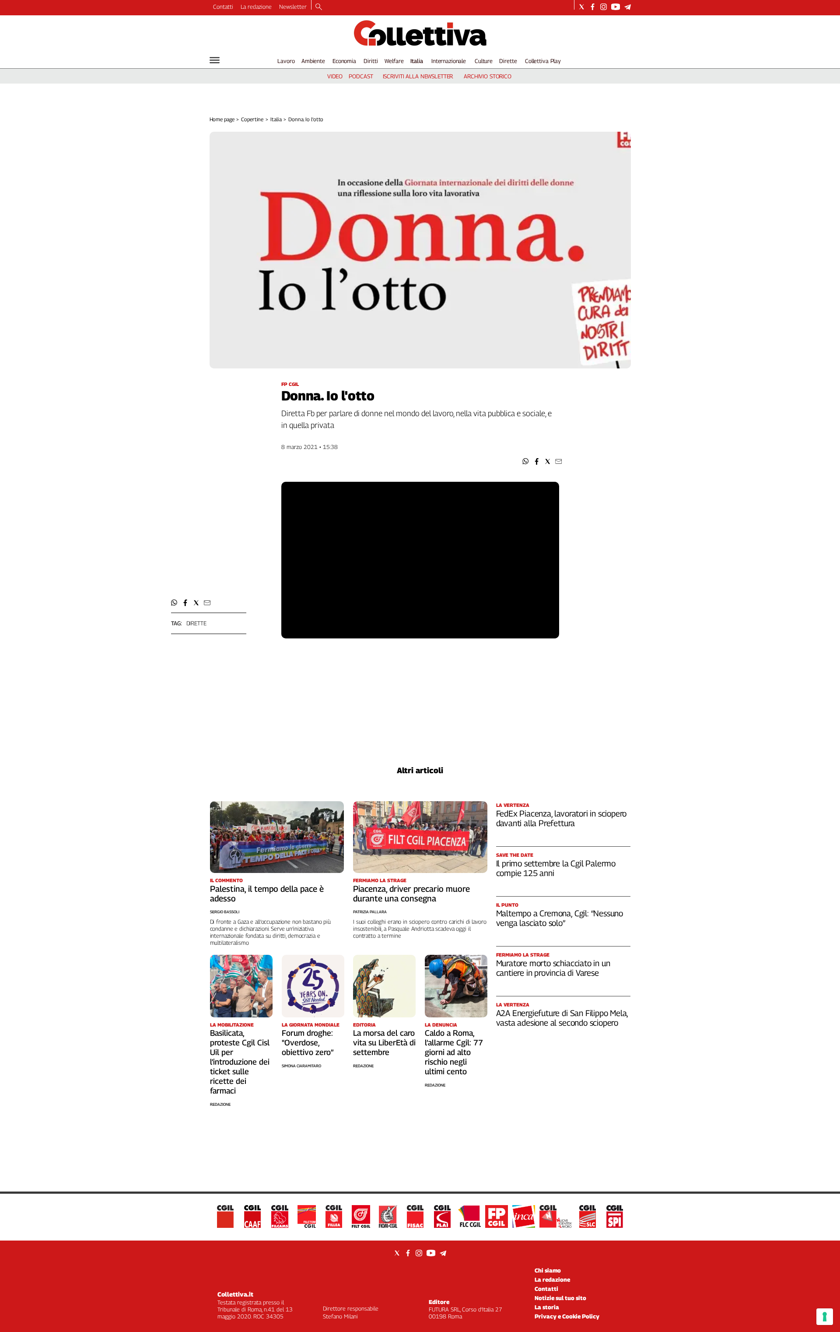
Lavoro (285, 60)
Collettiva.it (235, 1294)
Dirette (508, 60)
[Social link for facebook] (592, 7)
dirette (196, 623)
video (335, 76)
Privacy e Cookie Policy (567, 1316)
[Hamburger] (215, 60)
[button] (525, 461)
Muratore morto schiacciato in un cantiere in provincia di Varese (553, 968)
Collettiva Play (543, 60)
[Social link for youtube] (615, 7)
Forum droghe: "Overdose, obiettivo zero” (308, 1042)
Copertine (252, 119)
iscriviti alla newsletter (418, 76)
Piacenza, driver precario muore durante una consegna (411, 893)
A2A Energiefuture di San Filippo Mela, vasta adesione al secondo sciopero (562, 1017)
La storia (547, 1307)
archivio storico (487, 76)
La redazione (256, 6)
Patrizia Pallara (370, 911)
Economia (344, 60)
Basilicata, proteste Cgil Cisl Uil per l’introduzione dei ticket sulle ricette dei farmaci (240, 1061)
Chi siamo (548, 1270)
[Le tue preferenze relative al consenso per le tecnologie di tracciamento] (824, 1316)
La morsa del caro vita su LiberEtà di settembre (384, 1042)
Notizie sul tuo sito (560, 1297)
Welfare (394, 60)
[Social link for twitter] (581, 7)
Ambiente (313, 60)
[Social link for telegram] (627, 7)
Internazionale (448, 60)
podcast (361, 76)
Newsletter (293, 6)
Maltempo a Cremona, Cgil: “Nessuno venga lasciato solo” (559, 918)
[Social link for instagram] (603, 7)
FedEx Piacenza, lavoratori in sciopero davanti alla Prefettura (561, 818)
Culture (484, 60)
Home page (222, 119)
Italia (416, 60)
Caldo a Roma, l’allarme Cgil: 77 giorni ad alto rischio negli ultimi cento (454, 1052)
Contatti (223, 6)
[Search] (318, 7)
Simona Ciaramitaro (301, 1065)
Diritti (371, 60)
